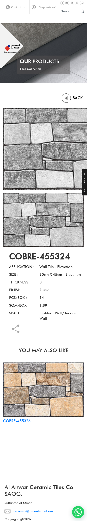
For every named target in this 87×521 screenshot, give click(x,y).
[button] (78, 512)
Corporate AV (46, 7)
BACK (77, 98)
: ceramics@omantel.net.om (32, 511)
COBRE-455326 (17, 421)
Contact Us (18, 7)
